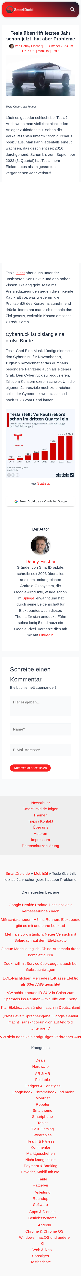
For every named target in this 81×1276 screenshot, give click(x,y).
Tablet (42, 1123)
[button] (72, 10)
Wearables (42, 1135)
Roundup (40, 1199)
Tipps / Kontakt (40, 821)
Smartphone (42, 1117)
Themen (40, 815)
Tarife (42, 1179)
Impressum (40, 840)
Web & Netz (42, 1250)
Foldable (42, 1080)
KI (42, 1243)
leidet (20, 273)
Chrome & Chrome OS (44, 1231)
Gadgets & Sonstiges (43, 1086)
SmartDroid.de (18, 873)
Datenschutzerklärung (40, 846)
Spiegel (28, 598)
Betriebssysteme (42, 1218)
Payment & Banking (40, 1166)
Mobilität (44, 51)
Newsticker (40, 803)
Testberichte (40, 1262)
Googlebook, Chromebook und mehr (43, 1092)
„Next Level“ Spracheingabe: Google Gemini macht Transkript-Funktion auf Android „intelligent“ (40, 1022)
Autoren (40, 834)
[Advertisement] (40, 222)
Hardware (40, 1066)
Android (44, 1225)
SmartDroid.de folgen (40, 809)
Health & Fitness (40, 1141)
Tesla (55, 51)
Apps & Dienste (42, 1212)
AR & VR (42, 1074)
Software (40, 1205)
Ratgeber (40, 1185)
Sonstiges (40, 1256)
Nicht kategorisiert (40, 1160)
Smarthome (42, 1110)
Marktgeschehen (40, 1153)
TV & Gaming (42, 1129)
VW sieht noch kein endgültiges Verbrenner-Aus (40, 1037)
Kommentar (40, 1147)
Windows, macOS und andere (44, 1237)
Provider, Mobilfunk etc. (40, 1172)
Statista (43, 483)
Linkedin (46, 635)
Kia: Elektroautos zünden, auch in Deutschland (40, 1007)
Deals (40, 1060)
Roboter (42, 1104)
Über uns (40, 827)
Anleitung (43, 1192)
